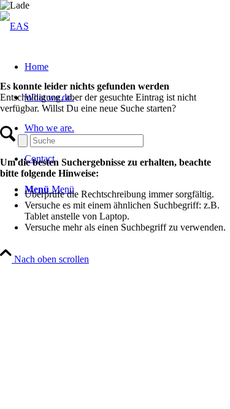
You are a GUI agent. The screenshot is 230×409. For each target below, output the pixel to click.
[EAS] (14, 26)
